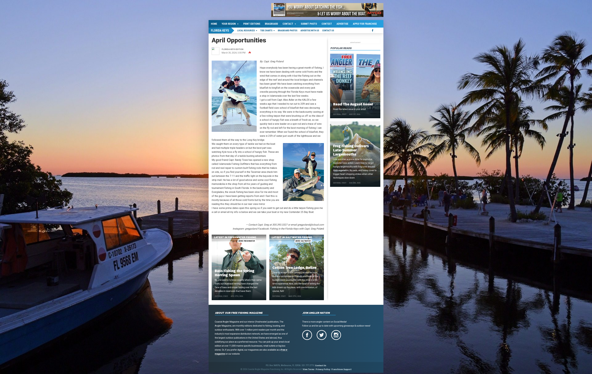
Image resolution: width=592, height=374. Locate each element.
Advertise (342, 23)
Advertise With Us (309, 30)
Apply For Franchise (365, 23)
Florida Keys (220, 30)
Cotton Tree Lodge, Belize (294, 267)
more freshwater (246, 241)
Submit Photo (309, 23)
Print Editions (251, 23)
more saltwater (303, 241)
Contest (327, 23)
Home (214, 23)
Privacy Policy (323, 369)
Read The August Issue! (353, 104)
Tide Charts (266, 30)
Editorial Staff (221, 296)
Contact (288, 23)
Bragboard (271, 23)
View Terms (308, 369)
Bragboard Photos (287, 30)
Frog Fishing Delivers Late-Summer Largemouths (351, 150)
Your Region (229, 23)
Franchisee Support (341, 369)
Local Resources (246, 30)
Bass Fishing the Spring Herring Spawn (234, 273)
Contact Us (328, 30)
